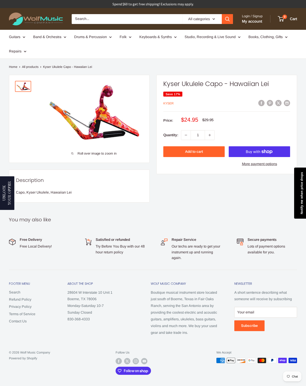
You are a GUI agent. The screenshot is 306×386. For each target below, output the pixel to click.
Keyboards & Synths (155, 37)
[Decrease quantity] (186, 135)
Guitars (14, 37)
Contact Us (18, 321)
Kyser (168, 103)
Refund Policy (20, 299)
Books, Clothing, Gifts (265, 37)
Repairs (15, 51)
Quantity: (170, 135)
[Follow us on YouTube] (144, 361)
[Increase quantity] (209, 135)
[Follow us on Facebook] (119, 361)
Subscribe (249, 326)
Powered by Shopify (23, 358)
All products (30, 67)
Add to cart (194, 151)
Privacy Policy (20, 306)
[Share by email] (287, 103)
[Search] (227, 19)
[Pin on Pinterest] (270, 103)
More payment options (259, 164)
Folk (123, 37)
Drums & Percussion (90, 37)
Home (13, 67)
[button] (7, 193)
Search (14, 292)
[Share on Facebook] (261, 103)
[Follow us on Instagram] (136, 361)
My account (252, 21)
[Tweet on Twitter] (278, 103)
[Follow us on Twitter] (127, 361)
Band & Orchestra (47, 37)
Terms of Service (22, 314)
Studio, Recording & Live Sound (210, 37)
